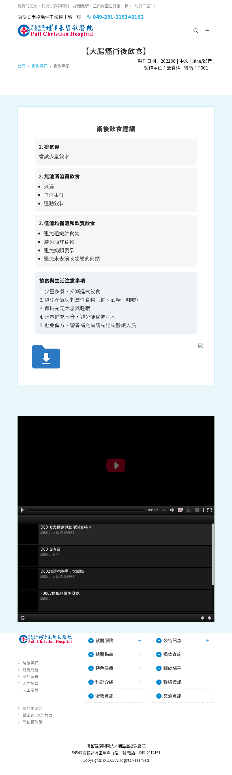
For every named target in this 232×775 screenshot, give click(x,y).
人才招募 (30, 683)
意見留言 (30, 676)
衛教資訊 (40, 66)
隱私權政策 (32, 721)
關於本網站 (32, 708)
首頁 (21, 66)
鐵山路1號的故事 (37, 715)
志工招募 (30, 689)
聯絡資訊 (30, 662)
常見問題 (30, 669)
